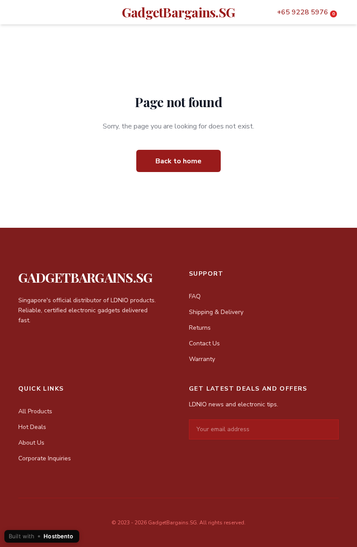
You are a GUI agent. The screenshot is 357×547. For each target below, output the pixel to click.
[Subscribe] (331, 429)
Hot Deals (32, 427)
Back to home (178, 161)
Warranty (202, 359)
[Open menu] (18, 12)
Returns (200, 328)
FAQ (195, 296)
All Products (35, 411)
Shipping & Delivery (216, 312)
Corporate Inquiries (44, 458)
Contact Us (204, 343)
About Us (31, 443)
